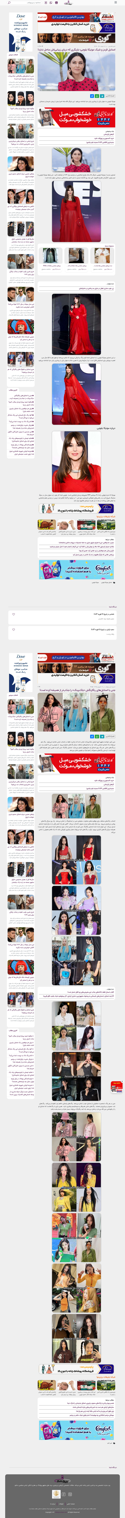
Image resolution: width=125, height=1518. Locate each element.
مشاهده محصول (97, 269)
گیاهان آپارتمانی (109, 134)
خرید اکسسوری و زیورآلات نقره (104, 138)
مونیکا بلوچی (95, 582)
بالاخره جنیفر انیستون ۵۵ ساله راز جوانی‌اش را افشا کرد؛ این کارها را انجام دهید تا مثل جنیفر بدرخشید (82, 547)
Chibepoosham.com (61, 1512)
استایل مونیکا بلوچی (106, 582)
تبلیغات (61, 1504)
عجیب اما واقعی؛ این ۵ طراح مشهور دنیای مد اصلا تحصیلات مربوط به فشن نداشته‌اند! (86, 543)
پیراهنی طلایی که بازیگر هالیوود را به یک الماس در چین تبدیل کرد (93, 555)
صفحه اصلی (71, 1504)
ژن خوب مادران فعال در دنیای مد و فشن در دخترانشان (96, 288)
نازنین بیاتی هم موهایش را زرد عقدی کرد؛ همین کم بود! (96, 551)
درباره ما (52, 1504)
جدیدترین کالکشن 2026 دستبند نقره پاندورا (100, 142)
